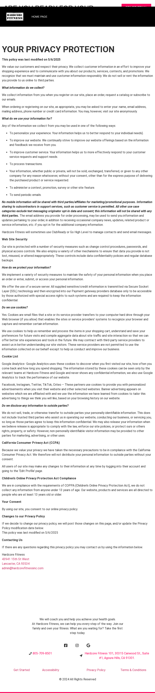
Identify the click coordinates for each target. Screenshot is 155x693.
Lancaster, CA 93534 (15, 563)
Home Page (39, 16)
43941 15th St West (15, 559)
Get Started (22, 670)
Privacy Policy (96, 670)
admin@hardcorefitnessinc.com (22, 568)
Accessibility (50, 670)
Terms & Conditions (133, 670)
